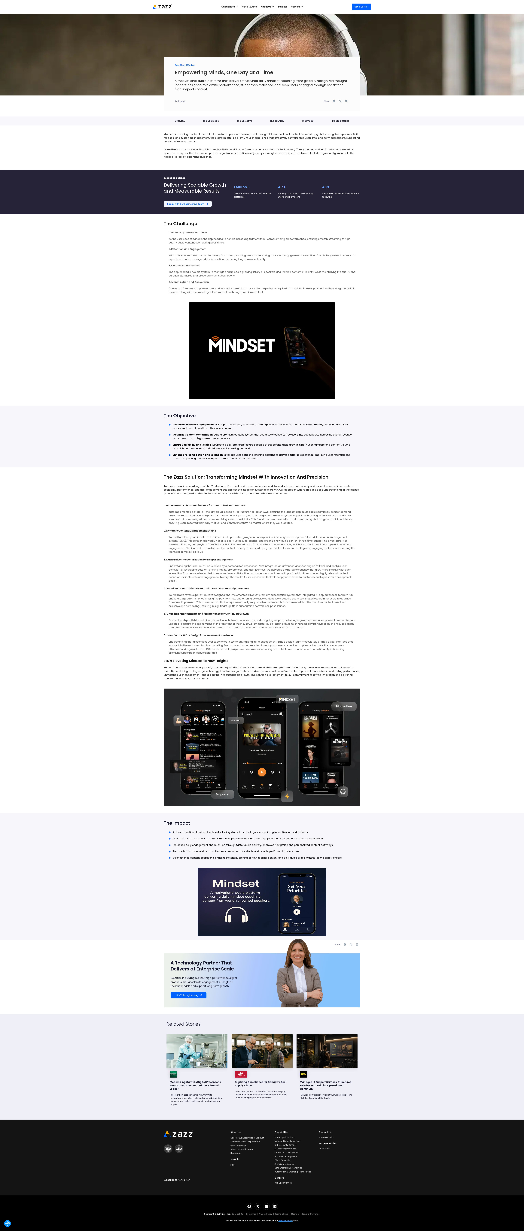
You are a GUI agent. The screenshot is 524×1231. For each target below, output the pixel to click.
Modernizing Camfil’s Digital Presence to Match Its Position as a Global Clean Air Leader (195, 1085)
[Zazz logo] (162, 6)
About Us (235, 1132)
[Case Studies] (196, 1051)
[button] (229, 7)
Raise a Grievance (311, 1214)
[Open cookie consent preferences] (7, 1223)
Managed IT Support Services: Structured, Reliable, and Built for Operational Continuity (326, 1085)
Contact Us (237, 1214)
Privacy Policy (265, 1214)
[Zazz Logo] (179, 1133)
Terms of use (281, 1214)
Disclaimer (251, 1214)
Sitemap (295, 1214)
